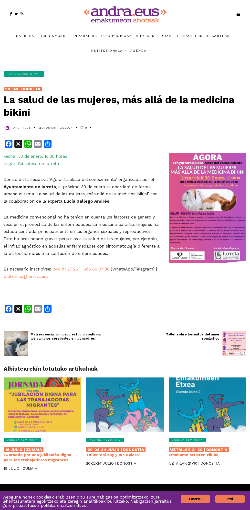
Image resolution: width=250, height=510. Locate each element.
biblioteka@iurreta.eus (26, 276)
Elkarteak (218, 36)
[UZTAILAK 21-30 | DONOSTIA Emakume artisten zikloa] (207, 404)
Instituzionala (106, 50)
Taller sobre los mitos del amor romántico (192, 339)
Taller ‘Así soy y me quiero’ (115, 452)
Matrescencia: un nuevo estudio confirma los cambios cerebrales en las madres (66, 339)
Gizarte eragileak (182, 36)
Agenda (138, 50)
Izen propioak (116, 36)
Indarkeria (85, 36)
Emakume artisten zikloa (198, 452)
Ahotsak (145, 36)
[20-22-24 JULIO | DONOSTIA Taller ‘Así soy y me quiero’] (125, 404)
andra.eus (22, 127)
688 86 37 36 (96, 269)
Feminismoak (51, 36)
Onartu (195, 499)
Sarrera (25, 36)
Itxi (230, 499)
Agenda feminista (24, 74)
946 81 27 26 (65, 269)
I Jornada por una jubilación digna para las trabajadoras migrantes (37, 454)
